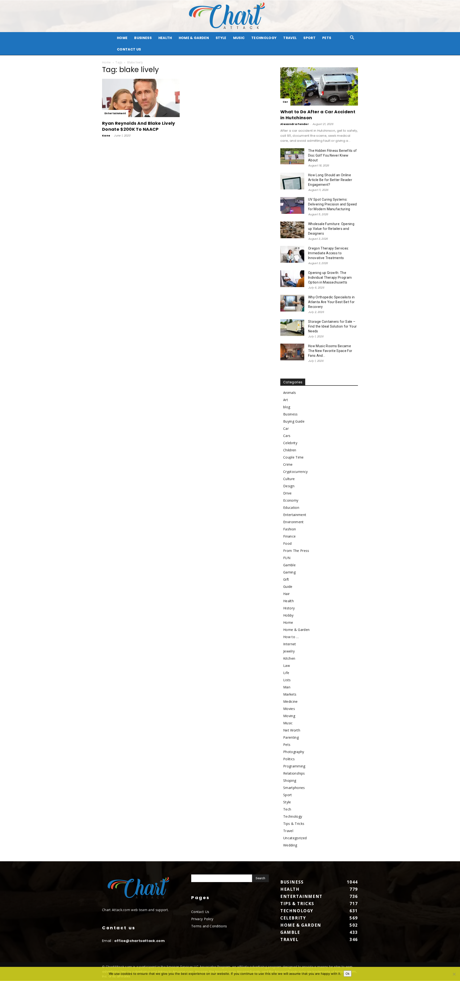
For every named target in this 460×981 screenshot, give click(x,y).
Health (165, 37)
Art (285, 399)
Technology (263, 37)
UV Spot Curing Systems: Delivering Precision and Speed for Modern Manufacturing (332, 204)
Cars (286, 435)
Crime (288, 464)
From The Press (296, 550)
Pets (326, 37)
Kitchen (289, 658)
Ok (347, 973)
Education (291, 507)
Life (286, 672)
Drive (287, 493)
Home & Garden (194, 37)
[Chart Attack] (230, 16)
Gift (286, 579)
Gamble (289, 565)
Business (143, 37)
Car (285, 102)
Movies (289, 708)
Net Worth (291, 730)
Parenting (291, 737)
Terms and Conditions (209, 926)
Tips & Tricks (293, 823)
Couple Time (293, 457)
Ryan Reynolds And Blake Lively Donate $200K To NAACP (138, 126)
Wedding (290, 845)
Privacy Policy (202, 919)
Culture (289, 478)
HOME (122, 37)
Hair (286, 593)
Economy (290, 500)
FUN (286, 558)
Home (106, 62)
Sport (309, 37)
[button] (352, 38)
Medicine (290, 701)
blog (286, 407)
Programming (294, 766)
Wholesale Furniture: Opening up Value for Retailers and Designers (331, 228)
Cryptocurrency (295, 471)
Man (286, 687)
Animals (289, 392)
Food (287, 543)
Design (288, 486)
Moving (289, 716)
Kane (106, 135)
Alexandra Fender (294, 124)
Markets (289, 694)
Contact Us (129, 49)
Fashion (289, 529)
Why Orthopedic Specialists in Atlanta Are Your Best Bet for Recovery (331, 302)
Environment (293, 522)
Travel (290, 37)
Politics (289, 759)
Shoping (289, 780)
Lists (287, 680)
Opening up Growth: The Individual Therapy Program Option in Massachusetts (330, 277)
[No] (454, 974)
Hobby (288, 615)
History (289, 608)
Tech (287, 809)
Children (289, 450)
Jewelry (289, 651)
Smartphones (294, 787)
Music (239, 37)
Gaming (289, 572)
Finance (289, 536)
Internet (289, 644)
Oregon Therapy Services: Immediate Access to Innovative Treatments (328, 253)
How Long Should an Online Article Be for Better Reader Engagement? (330, 180)
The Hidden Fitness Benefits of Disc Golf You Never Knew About (332, 155)
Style (221, 37)
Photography (293, 751)
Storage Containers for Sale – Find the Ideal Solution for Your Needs (332, 326)
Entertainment (115, 113)
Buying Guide (294, 421)
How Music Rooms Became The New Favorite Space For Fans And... (330, 350)
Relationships (294, 773)
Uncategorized (295, 838)
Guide (288, 586)
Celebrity (290, 443)
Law (286, 665)
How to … (291, 637)
